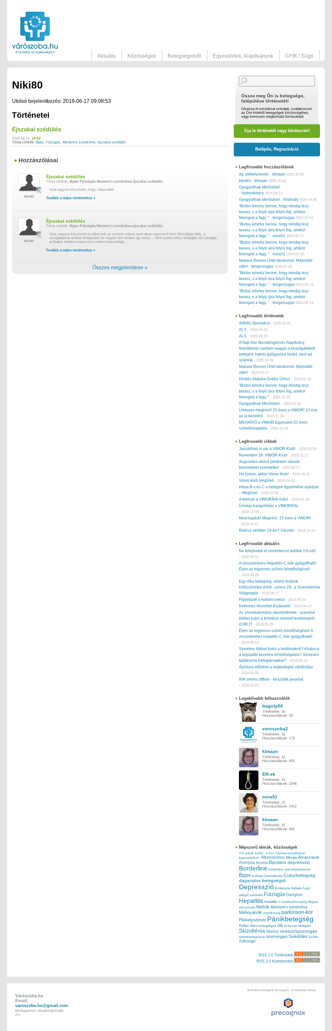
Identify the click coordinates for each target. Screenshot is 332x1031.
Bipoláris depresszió (289, 862)
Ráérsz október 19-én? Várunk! (266, 530)
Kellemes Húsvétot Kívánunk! (264, 606)
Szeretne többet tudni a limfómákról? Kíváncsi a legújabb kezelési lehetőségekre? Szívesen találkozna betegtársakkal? (279, 655)
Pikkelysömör (252, 919)
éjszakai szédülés (112, 142)
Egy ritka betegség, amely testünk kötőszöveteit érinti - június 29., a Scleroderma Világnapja (279, 587)
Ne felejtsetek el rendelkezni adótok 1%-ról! (277, 551)
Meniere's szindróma (79, 142)
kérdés (245, 180)
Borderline (253, 868)
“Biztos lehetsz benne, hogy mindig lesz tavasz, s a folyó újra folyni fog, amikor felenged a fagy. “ (274, 212)
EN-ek (268, 774)
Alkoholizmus (273, 857)
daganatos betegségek (262, 880)
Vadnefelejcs (252, 193)
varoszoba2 (275, 728)
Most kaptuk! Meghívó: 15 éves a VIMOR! (275, 518)
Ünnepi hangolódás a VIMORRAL (269, 505)
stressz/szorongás (298, 931)
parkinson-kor (297, 912)
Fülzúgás (53, 142)
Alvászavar (308, 857)
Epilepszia (282, 888)
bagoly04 (272, 706)
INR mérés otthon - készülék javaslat (271, 679)
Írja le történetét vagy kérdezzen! (277, 130)
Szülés (313, 937)
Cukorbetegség (299, 875)
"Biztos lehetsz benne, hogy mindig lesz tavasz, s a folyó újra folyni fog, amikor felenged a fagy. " (274, 391)
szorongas (277, 936)
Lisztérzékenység (294, 902)
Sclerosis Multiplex (297, 926)
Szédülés (298, 936)
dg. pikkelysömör (254, 174)
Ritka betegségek (263, 926)
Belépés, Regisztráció (277, 149)
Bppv (39, 142)
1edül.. (260, 853)
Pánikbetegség (290, 919)
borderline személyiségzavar (289, 869)
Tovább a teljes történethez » (70, 198)
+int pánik (246, 853)
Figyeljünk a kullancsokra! (262, 599)
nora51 (279, 236)
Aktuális (106, 56)
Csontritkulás (273, 876)
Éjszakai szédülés (36, 129)
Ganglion (294, 894)
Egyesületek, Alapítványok (243, 56)
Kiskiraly (290, 199)
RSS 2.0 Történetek (276, 955)
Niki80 (29, 196)
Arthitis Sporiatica (254, 323)
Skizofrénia (252, 931)
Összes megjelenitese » (120, 267)
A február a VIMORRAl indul (263, 499)
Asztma (262, 863)
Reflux (244, 926)
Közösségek (141, 56)
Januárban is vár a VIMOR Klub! (267, 448)
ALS (242, 329)
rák (280, 925)
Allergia (291, 857)
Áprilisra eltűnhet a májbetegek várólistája (276, 667)
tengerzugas (284, 217)
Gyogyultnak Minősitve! (259, 187)
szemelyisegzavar (252, 937)
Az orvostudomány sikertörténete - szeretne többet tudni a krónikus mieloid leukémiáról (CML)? (277, 618)
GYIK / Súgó (299, 56)
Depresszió (256, 887)
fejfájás (296, 888)
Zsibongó (247, 941)
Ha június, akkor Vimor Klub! (264, 474)
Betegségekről (184, 56)
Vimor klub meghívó (256, 480)
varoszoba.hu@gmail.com (41, 1005)
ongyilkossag (271, 913)
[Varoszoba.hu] (35, 33)
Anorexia (247, 862)
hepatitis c (272, 902)
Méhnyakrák (250, 912)
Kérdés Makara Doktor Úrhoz (264, 379)
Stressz (272, 931)
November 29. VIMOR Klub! (263, 455)
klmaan (278, 174)
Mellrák (263, 906)
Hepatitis (251, 900)
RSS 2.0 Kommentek (275, 961)
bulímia (257, 876)
